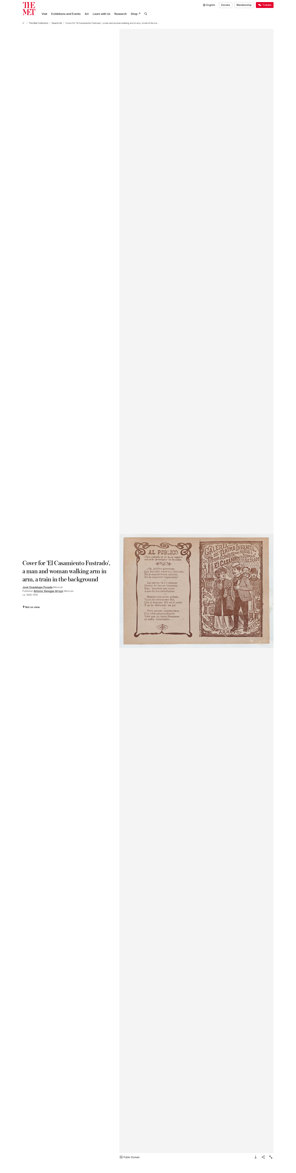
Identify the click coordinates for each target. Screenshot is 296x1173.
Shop (134, 14)
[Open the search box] (145, 13)
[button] (196, 591)
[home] (23, 23)
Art (87, 14)
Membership (244, 4)
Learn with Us (101, 14)
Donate (225, 4)
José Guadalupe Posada (37, 587)
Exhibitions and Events (66, 14)
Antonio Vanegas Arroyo (48, 591)
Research (120, 14)
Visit (44, 14)
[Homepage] (28, 8)
